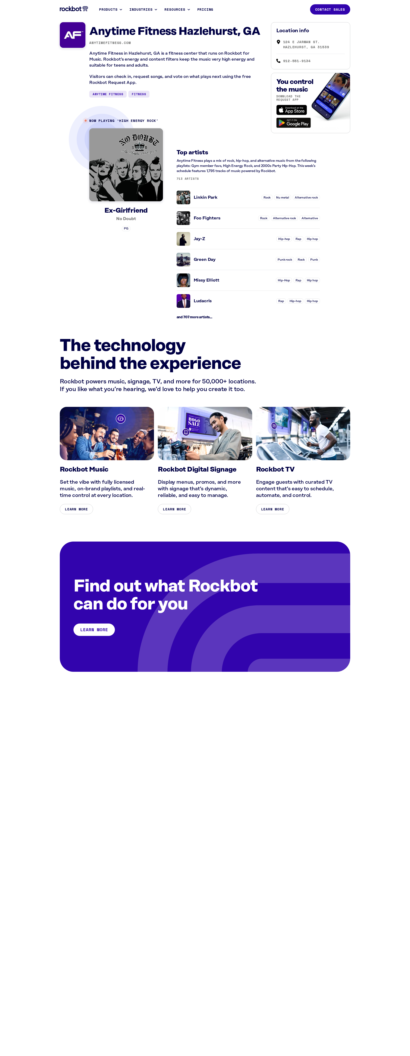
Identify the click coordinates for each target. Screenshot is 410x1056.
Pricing (205, 9)
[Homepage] (74, 8)
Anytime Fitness (108, 94)
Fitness (139, 94)
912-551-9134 (297, 60)
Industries (140, 9)
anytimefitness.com (110, 42)
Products (108, 9)
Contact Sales (330, 9)
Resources (174, 9)
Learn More (76, 509)
